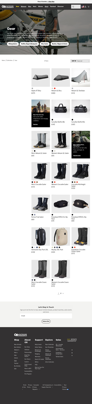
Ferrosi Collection (48, 358)
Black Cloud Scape (54, 247)
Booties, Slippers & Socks (59, 44)
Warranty (37, 356)
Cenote (37, 247)
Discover (61, 6)
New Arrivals (17, 344)
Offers (36, 362)
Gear (16, 60)
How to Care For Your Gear (39, 368)
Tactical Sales (59, 356)
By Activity (17, 366)
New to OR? (28, 368)
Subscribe (46, 321)
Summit (34, 214)
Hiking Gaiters (13, 44)
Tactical (16, 363)
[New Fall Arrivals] (40, 109)
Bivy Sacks (44, 44)
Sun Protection (49, 347)
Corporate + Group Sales (59, 353)
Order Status (38, 347)
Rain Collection (49, 344)
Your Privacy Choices (64, 387)
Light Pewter (52, 88)
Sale (15, 368)
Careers (27, 362)
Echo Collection (49, 362)
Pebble (72, 88)
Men (29, 6)
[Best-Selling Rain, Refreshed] (81, 140)
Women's (16, 350)
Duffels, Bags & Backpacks (29, 44)
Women (23, 6)
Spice (54, 88)
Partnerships (28, 352)
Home (3, 60)
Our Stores (27, 359)
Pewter (32, 88)
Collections (9, 60)
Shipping (37, 354)
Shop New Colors (77, 155)
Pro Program (28, 374)
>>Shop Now (50, 1)
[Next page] (63, 293)
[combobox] (76, 7)
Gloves (16, 358)
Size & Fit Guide (39, 359)
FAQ (36, 364)
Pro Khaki (52, 247)
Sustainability (28, 371)
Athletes (27, 349)
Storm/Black (32, 280)
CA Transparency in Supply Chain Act (47, 386)
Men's (16, 352)
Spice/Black (34, 182)
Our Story (27, 347)
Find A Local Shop (28, 365)
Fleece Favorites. (43, 1)
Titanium (34, 247)
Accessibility (57, 385)
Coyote (37, 182)
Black (34, 151)
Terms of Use (24, 386)
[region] (46, 1)
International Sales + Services (60, 349)
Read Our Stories (27, 356)
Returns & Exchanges (38, 350)
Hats (15, 355)
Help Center (38, 344)
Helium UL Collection (48, 354)
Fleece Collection (48, 350)
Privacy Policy (29, 386)
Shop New (35, 124)
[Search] (68, 7)
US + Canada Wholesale (59, 345)
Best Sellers (17, 347)
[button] (88, 7)
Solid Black (52, 119)
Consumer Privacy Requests (36, 387)
